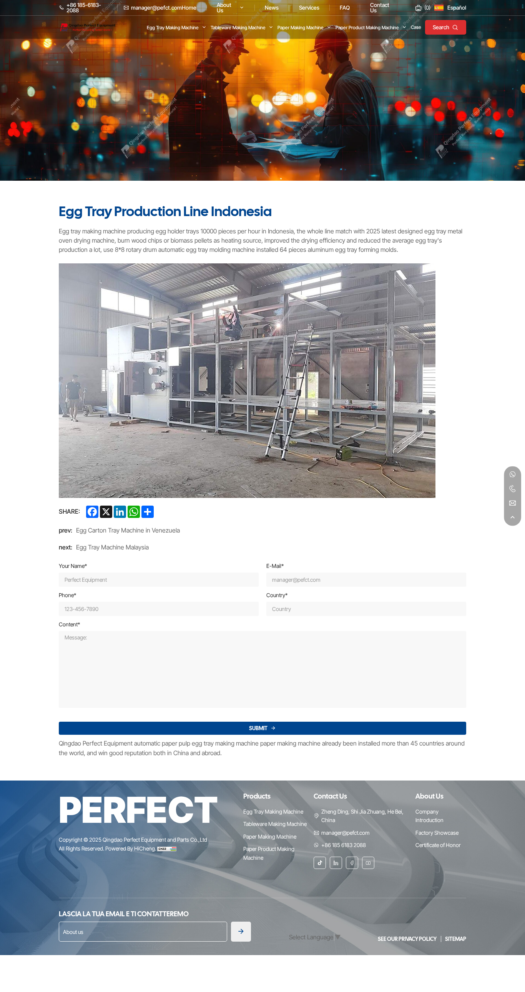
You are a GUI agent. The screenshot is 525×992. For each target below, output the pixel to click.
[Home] (87, 26)
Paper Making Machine (269, 836)
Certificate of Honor (438, 845)
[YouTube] (368, 863)
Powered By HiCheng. (131, 848)
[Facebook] (352, 863)
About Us (429, 796)
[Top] (512, 517)
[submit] (241, 932)
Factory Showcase (437, 832)
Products (257, 796)
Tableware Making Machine (275, 824)
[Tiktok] (320, 863)
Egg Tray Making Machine (273, 811)
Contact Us (330, 796)
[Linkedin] (336, 863)
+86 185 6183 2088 (343, 845)
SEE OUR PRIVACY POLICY (407, 938)
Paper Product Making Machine (268, 853)
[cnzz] (166, 848)
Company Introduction (429, 815)
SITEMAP (455, 938)
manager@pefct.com (345, 832)
